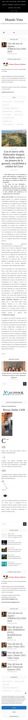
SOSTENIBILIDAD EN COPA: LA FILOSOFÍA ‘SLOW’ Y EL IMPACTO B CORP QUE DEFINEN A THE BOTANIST (15, 565)
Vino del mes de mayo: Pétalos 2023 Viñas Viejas (16, 655)
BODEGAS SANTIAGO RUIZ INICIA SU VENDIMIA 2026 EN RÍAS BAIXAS (14, 557)
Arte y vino (17, 7)
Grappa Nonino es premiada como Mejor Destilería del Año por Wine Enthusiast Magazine (14, 375)
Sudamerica (11, 4)
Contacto (10, 7)
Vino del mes (13, 1)
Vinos (18, 1)
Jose (4, 353)
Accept (14, 707)
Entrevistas (7, 111)
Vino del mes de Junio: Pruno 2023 (15, 645)
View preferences (14, 716)
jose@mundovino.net (8, 92)
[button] (25, 693)
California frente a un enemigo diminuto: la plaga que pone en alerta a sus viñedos (15, 536)
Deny (14, 712)
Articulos (17, 4)
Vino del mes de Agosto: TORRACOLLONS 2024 (16, 47)
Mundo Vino (14, 19)
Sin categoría (8, 117)
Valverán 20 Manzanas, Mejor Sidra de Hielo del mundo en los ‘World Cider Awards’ (14, 543)
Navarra (23, 1)
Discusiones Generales (10, 108)
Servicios (23, 4)
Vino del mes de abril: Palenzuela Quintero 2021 (15, 667)
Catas (7, 1)
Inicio (3, 1)
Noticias (4, 4)
